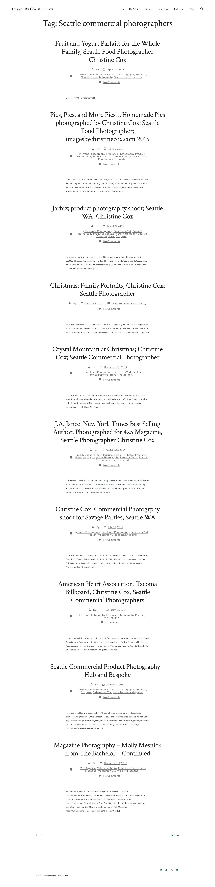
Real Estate (179, 9)
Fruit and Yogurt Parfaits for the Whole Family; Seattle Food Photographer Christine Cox (107, 51)
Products (140, 74)
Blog (191, 9)
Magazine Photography (105, 457)
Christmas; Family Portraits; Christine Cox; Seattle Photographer (107, 289)
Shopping (121, 236)
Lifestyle (149, 9)
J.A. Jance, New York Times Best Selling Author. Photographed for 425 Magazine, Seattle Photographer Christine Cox (107, 432)
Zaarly (121, 159)
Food (121, 9)
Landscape (163, 9)
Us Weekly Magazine (125, 771)
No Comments (111, 82)
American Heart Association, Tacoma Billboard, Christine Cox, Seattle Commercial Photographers (107, 592)
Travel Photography (121, 374)
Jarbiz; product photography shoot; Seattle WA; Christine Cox (107, 212)
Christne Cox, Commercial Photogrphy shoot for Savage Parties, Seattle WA (107, 513)
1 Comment (112, 622)
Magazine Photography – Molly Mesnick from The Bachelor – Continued (107, 749)
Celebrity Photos (124, 455)
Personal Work (122, 231)
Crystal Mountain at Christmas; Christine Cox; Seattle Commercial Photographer (107, 353)
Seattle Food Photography (97, 77)
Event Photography (93, 154)
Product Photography (121, 74)
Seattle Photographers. (128, 77)
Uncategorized (120, 460)
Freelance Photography (94, 74)
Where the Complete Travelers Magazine (118, 692)
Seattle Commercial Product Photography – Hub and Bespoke (107, 670)
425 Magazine (87, 455)
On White (134, 9)
